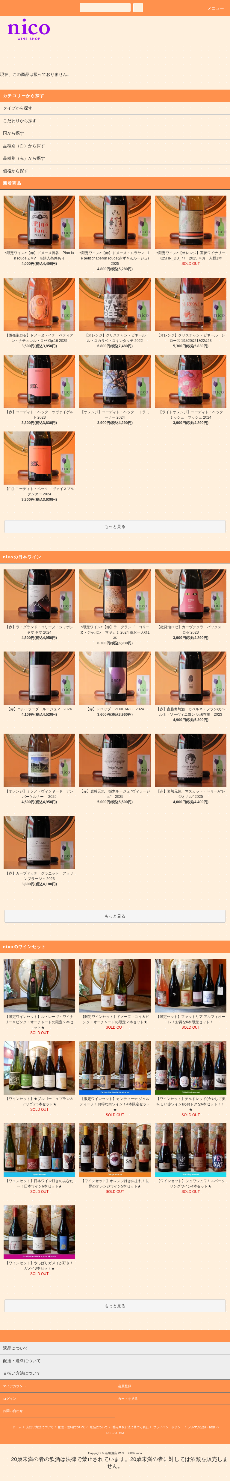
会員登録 (124, 1386)
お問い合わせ (13, 1411)
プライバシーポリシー (168, 1427)
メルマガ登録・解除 (201, 1427)
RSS (109, 1433)
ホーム (17, 1427)
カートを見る (128, 1398)
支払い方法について (39, 1427)
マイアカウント (14, 1386)
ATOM (119, 1433)
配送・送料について (71, 1427)
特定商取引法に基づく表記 (131, 1427)
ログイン (9, 1398)
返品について (99, 1427)
